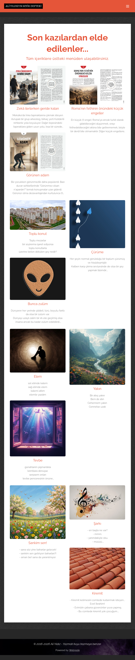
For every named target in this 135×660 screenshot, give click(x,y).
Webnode (74, 650)
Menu (127, 6)
